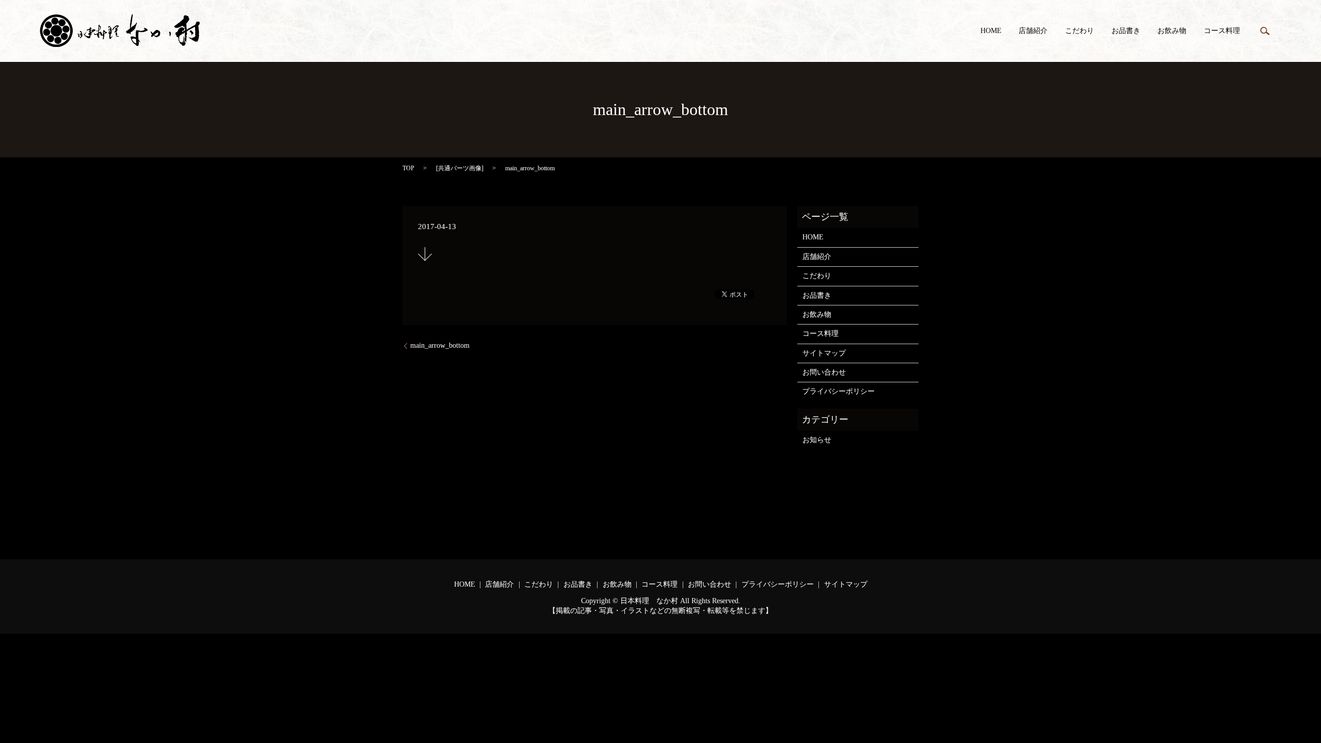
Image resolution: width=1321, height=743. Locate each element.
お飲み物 (1171, 31)
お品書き (1125, 31)
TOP (408, 168)
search (1264, 31)
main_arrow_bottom (440, 345)
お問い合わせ (824, 372)
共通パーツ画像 (459, 168)
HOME (991, 31)
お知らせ (816, 440)
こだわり (1079, 31)
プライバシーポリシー (838, 391)
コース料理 (1222, 31)
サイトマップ (824, 353)
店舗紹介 (1033, 31)
